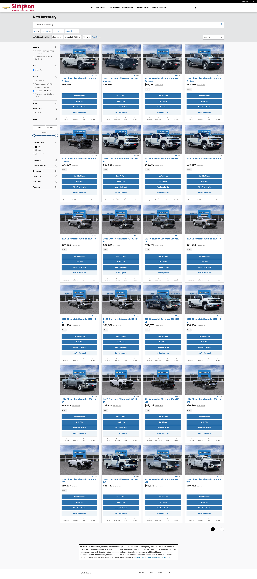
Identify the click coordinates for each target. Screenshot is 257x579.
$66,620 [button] (71, 165)
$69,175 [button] (71, 405)
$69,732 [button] (112, 485)
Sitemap (169, 573)
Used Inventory (114, 8)
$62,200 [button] (154, 84)
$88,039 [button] (154, 405)
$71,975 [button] (154, 245)
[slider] (33, 135)
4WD (36, 31)
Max (47, 124)
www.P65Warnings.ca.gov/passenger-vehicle (152, 557)
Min (34, 124)
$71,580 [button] (196, 245)
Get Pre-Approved (79, 112)
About (150, 573)
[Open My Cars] (195, 7)
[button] (163, 89)
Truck (86, 37)
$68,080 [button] (154, 165)
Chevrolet (56, 37)
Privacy (160, 573)
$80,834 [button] (196, 405)
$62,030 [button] (196, 84)
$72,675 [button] (71, 245)
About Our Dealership (159, 8)
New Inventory (101, 8)
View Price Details (79, 107)
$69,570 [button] (154, 325)
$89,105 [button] (71, 485)
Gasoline (46, 31)
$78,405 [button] (112, 405)
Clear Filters (96, 37)
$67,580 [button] (112, 165)
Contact (141, 573)
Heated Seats (72, 31)
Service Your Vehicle (142, 8)
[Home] (6, 7)
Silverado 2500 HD (72, 37)
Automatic (58, 31)
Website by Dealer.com (86, 573)
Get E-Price (79, 101)
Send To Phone (79, 96)
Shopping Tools (127, 8)
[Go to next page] (222, 529)
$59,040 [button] (66, 84)
